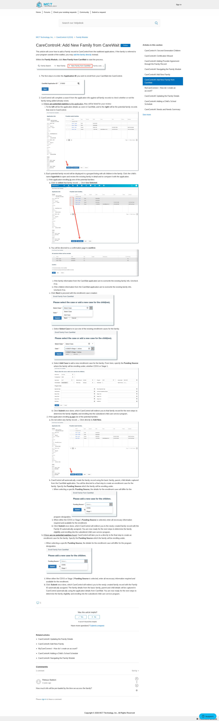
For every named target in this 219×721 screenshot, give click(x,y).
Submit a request (99, 12)
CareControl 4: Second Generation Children (162, 50)
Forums (47, 12)
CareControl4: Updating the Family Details (162, 96)
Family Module (82, 37)
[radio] (81, 617)
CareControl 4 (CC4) (64, 37)
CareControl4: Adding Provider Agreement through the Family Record (162, 62)
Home (38, 12)
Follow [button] (125, 45)
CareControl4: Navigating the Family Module (163, 69)
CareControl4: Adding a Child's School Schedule (160, 102)
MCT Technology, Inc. (44, 37)
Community (84, 12)
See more (147, 114)
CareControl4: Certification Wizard (159, 56)
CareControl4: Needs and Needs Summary (162, 109)
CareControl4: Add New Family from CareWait (160, 81)
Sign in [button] (178, 5)
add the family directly (83, 55)
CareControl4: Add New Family (157, 74)
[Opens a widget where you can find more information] (207, 716)
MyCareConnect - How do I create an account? (160, 89)
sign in (44, 699)
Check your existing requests (65, 12)
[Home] (46, 4)
